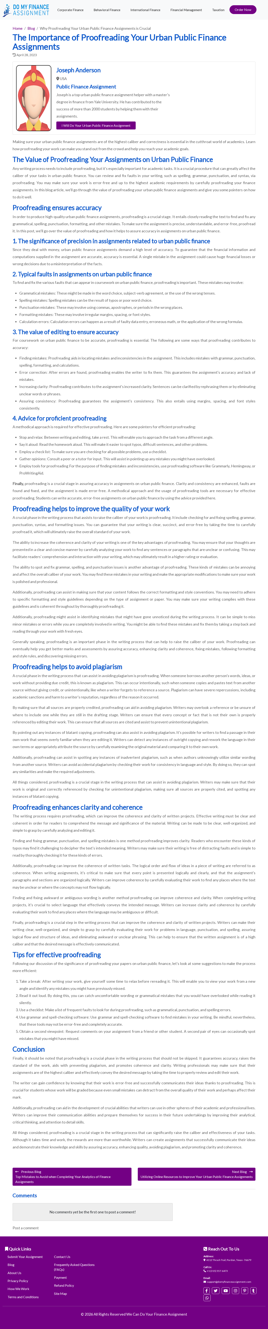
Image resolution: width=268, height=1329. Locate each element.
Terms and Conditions (23, 1297)
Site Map (60, 1293)
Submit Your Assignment (25, 1257)
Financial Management (186, 10)
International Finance (145, 10)
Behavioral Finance (107, 10)
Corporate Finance (70, 10)
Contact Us (62, 1257)
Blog (11, 1265)
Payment (60, 1277)
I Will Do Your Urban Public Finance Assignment (96, 125)
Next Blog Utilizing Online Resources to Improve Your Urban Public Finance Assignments (196, 1174)
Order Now (243, 10)
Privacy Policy (18, 1281)
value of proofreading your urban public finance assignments (148, 189)
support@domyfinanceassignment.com (229, 1281)
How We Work (18, 1289)
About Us (14, 1273)
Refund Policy (64, 1285)
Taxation (218, 10)
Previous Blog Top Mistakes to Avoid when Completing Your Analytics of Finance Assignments (63, 1177)
